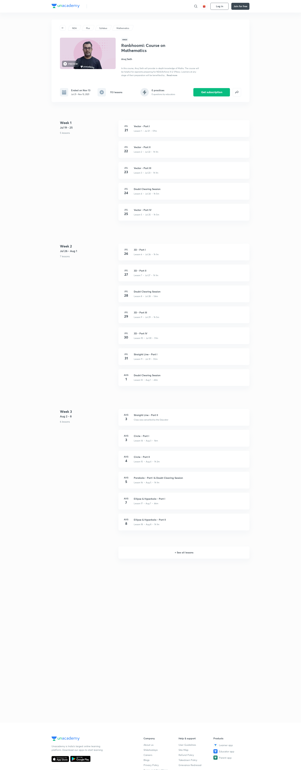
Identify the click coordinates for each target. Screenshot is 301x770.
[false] (237, 92)
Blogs (146, 760)
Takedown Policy (188, 760)
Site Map (183, 750)
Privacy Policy (151, 765)
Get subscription (211, 92)
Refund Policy (186, 755)
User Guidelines (187, 744)
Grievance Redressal (190, 765)
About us (148, 744)
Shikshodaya (150, 750)
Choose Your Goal (105, 6)
